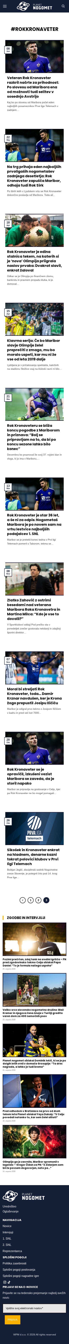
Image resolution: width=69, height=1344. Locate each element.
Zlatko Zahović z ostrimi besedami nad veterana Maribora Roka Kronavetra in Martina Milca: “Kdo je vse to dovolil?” (33, 609)
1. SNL (7, 1238)
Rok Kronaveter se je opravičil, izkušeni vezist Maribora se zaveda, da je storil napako (30, 776)
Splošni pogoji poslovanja (19, 1269)
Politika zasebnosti (14, 1263)
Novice (7, 1226)
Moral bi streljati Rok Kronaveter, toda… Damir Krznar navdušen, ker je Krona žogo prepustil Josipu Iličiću (34, 696)
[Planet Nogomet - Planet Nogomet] (34, 6)
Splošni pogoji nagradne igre (21, 1275)
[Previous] (23, 900)
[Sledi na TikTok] (9, 1282)
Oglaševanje (11, 1211)
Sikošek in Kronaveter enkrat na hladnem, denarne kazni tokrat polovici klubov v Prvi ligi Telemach (33, 857)
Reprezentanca (12, 1251)
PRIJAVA (13, 1319)
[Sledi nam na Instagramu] (4, 1282)
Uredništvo (9, 1206)
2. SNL (7, 1244)
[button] (5, 6)
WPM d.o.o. (19, 1334)
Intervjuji (8, 1232)
